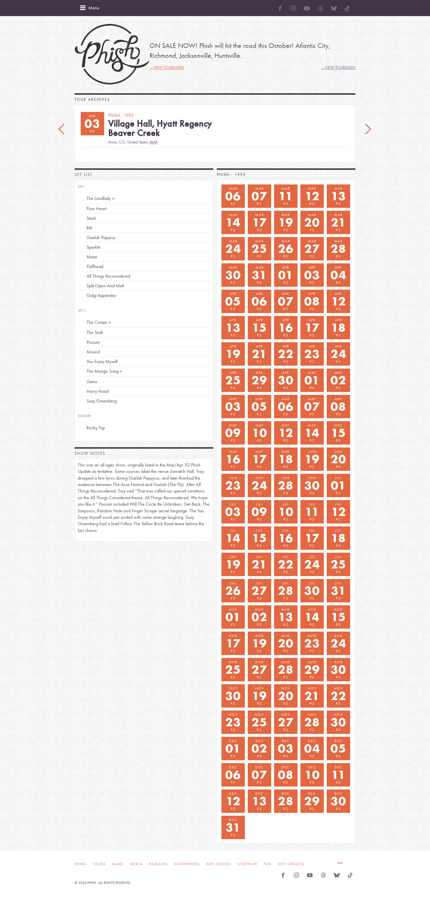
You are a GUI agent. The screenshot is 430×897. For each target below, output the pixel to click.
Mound (93, 352)
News (80, 864)
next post (368, 129)
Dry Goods (219, 864)
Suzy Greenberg (102, 401)
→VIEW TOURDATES (166, 67)
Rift (89, 228)
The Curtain (97, 322)
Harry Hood (98, 391)
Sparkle (93, 247)
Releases (158, 864)
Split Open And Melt (105, 285)
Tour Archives (92, 99)
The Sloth (95, 332)
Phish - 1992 (231, 174)
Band (117, 864)
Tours (99, 864)
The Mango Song (102, 371)
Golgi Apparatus (101, 295)
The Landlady (99, 198)
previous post (62, 129)
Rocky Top (96, 428)
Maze (92, 257)
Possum (93, 342)
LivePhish (247, 864)
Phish (112, 54)
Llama (92, 381)
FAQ (268, 864)
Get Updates (291, 864)
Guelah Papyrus (101, 237)
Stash (91, 218)
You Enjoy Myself (102, 361)
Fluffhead (95, 266)
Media (136, 864)
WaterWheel (187, 864)
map (153, 142)
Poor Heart (96, 208)
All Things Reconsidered (108, 276)
